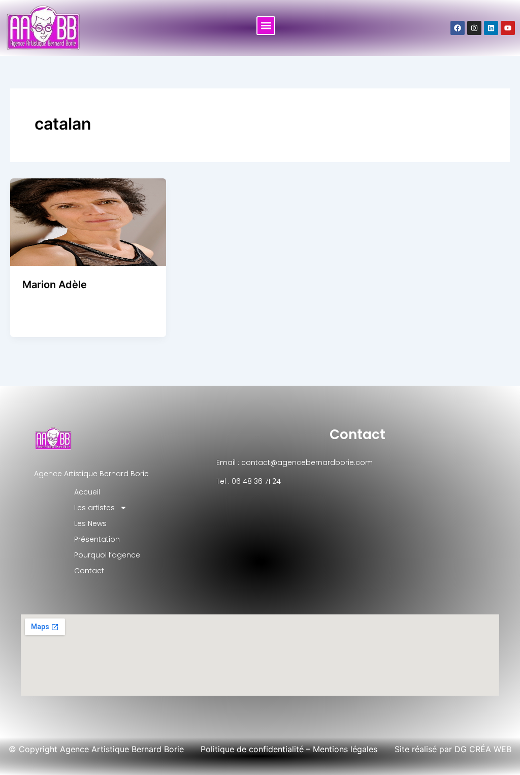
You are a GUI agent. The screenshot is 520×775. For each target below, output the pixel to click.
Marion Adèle (54, 284)
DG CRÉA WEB (482, 749)
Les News (90, 523)
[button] (265, 25)
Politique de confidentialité (252, 749)
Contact (357, 434)
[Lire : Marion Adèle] (88, 221)
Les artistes (94, 508)
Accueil (87, 492)
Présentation (97, 539)
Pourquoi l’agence (107, 555)
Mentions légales (345, 749)
